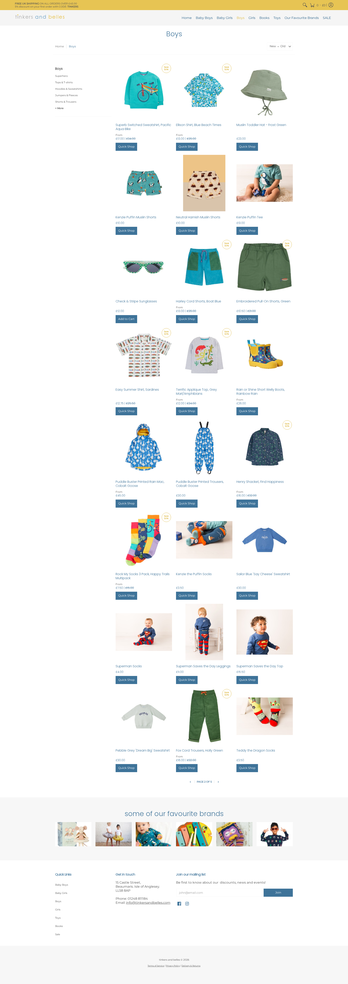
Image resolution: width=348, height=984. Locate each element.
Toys (58, 917)
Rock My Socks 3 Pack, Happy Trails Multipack (143, 576)
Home (59, 46)
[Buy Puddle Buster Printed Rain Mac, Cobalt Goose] (144, 447)
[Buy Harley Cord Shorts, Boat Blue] (204, 267)
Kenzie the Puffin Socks (194, 574)
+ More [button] (59, 108)
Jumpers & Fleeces (66, 95)
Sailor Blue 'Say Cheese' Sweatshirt (263, 574)
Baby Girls (61, 892)
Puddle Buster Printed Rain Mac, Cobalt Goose (140, 483)
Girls (57, 909)
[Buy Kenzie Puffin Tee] (264, 183)
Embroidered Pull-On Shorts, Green (263, 301)
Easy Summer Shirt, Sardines (137, 389)
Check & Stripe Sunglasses (136, 301)
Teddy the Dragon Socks (255, 750)
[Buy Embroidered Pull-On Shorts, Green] (264, 267)
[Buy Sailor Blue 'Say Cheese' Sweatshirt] (264, 540)
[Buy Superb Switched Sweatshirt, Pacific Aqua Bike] (144, 91)
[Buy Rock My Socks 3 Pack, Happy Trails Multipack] (144, 540)
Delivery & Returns (191, 965)
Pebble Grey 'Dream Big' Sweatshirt (143, 750)
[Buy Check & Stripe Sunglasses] (144, 267)
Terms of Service (156, 965)
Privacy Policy (173, 965)
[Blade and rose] (234, 834)
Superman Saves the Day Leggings (203, 666)
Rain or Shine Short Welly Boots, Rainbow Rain (260, 391)
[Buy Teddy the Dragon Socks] (264, 716)
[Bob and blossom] (113, 834)
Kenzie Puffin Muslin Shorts (136, 217)
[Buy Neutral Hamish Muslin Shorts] (204, 183)
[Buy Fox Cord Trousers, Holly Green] (204, 716)
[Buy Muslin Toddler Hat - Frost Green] (264, 91)
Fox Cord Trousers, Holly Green (199, 750)
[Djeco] (194, 834)
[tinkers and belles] (40, 18)
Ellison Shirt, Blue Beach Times (198, 125)
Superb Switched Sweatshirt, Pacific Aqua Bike (143, 127)
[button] (318, 5)
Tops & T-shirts (64, 82)
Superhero (61, 75)
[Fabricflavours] (275, 834)
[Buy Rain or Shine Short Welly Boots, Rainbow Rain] (264, 355)
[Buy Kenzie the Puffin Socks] (204, 540)
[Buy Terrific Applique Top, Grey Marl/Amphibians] (204, 355)
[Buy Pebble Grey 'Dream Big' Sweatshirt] (144, 716)
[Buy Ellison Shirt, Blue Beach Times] (204, 91)
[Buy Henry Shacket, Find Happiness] (264, 447)
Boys (58, 901)
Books (59, 926)
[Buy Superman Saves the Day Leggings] (204, 632)
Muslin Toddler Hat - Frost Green (261, 125)
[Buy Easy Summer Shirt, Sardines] (144, 355)
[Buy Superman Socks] (144, 632)
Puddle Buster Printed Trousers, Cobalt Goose (200, 483)
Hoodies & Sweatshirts (68, 88)
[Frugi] (154, 834)
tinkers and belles (169, 959)
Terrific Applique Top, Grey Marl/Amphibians (196, 391)
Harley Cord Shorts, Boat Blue (198, 301)
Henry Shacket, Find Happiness (260, 481)
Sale (57, 934)
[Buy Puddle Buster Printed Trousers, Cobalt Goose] (204, 447)
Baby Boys (61, 884)
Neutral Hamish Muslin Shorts (198, 217)
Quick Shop (126, 146)
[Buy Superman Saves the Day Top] (264, 632)
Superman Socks (129, 666)
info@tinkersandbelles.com (148, 903)
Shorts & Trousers (65, 101)
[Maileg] (73, 834)
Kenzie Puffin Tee (249, 217)
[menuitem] (305, 5)
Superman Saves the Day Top (259, 666)
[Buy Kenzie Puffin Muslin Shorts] (144, 183)
